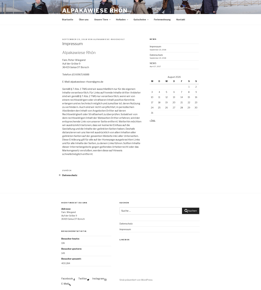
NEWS (153, 63)
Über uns (84, 19)
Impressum (155, 46)
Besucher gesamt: (71, 258)
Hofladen (121, 19)
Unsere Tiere (101, 19)
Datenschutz (156, 55)
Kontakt (180, 19)
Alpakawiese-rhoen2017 (109, 39)
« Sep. (152, 120)
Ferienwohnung (162, 19)
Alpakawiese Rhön (95, 10)
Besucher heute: (70, 238)
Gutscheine (140, 19)
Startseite (67, 19)
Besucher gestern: (71, 248)
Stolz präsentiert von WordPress (136, 280)
